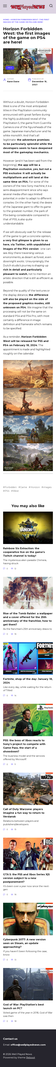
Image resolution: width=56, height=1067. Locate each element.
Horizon (35, 487)
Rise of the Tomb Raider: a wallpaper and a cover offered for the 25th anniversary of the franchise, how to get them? (28, 619)
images (47, 487)
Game (23, 487)
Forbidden (11, 487)
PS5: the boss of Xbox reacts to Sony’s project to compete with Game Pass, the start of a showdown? (24, 746)
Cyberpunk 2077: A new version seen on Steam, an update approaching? (24, 943)
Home (6, 20)
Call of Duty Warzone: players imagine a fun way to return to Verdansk (23, 813)
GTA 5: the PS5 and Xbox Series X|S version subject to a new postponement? (26, 878)
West (16, 491)
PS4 (7, 491)
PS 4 (10, 68)
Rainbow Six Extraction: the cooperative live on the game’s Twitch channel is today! (24, 552)
